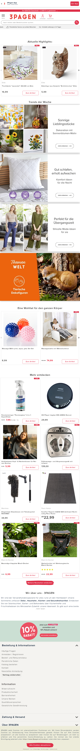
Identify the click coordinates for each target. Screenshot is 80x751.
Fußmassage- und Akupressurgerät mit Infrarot (57, 462)
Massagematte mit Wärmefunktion (55, 349)
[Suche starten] (77, 22)
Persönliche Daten (10, 661)
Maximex (5, 508)
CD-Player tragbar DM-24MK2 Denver (56, 415)
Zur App (74, 4)
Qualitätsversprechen (11, 702)
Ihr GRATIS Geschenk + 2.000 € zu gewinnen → (40, 11)
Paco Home (46, 508)
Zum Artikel (30, 93)
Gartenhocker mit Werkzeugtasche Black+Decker (55, 564)
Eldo (43, 83)
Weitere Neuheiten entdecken (40, 583)
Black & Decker (7, 560)
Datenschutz (53, 749)
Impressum (26, 749)
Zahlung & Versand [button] (13, 717)
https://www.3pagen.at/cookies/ (35, 739)
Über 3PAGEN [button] (10, 725)
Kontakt (5, 668)
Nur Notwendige (35, 749)
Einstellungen (45, 749)
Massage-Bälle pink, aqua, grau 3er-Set (18, 349)
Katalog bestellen (9, 664)
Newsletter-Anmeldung (12, 671)
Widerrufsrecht (8, 689)
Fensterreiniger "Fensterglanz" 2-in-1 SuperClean (16, 416)
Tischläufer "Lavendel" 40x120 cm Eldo (17, 86)
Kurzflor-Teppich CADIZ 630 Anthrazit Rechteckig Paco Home (59, 513)
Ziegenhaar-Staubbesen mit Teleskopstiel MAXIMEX (18, 513)
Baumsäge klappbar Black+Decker (15, 563)
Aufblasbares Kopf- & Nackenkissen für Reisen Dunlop (18, 462)
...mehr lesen (40, 609)
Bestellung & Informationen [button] (18, 645)
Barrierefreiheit (8, 695)
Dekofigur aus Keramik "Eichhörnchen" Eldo (59, 86)
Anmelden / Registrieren (13, 654)
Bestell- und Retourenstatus (14, 658)
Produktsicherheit (10, 692)
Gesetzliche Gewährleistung (14, 705)
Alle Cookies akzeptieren (40, 745)
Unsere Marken (8, 699)
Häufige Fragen (9, 651)
